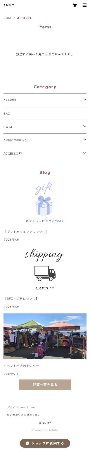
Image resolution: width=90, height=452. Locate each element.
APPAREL (10, 100)
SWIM (7, 127)
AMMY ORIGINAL (15, 140)
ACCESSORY (12, 154)
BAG (6, 114)
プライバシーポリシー (21, 407)
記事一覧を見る (45, 385)
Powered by (40, 430)
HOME (8, 18)
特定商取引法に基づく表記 (24, 415)
